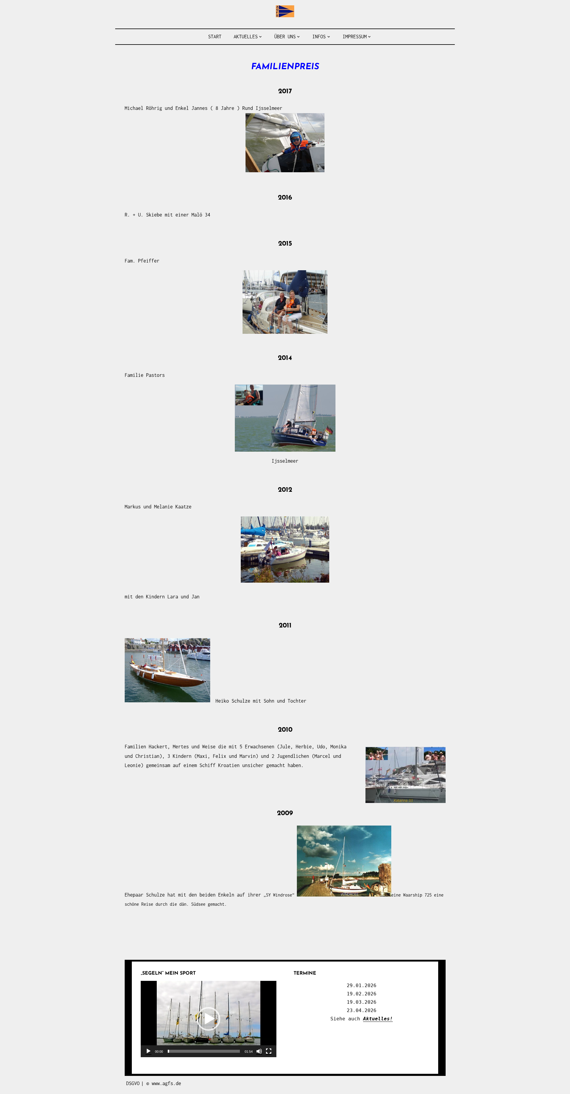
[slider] (204, 1051)
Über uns (285, 36)
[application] (208, 1019)
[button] (208, 1019)
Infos (319, 36)
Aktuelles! (378, 1019)
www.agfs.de (166, 1083)
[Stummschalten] (259, 1051)
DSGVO (133, 1083)
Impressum (355, 36)
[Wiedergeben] (148, 1051)
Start (214, 36)
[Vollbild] (269, 1051)
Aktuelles (246, 36)
